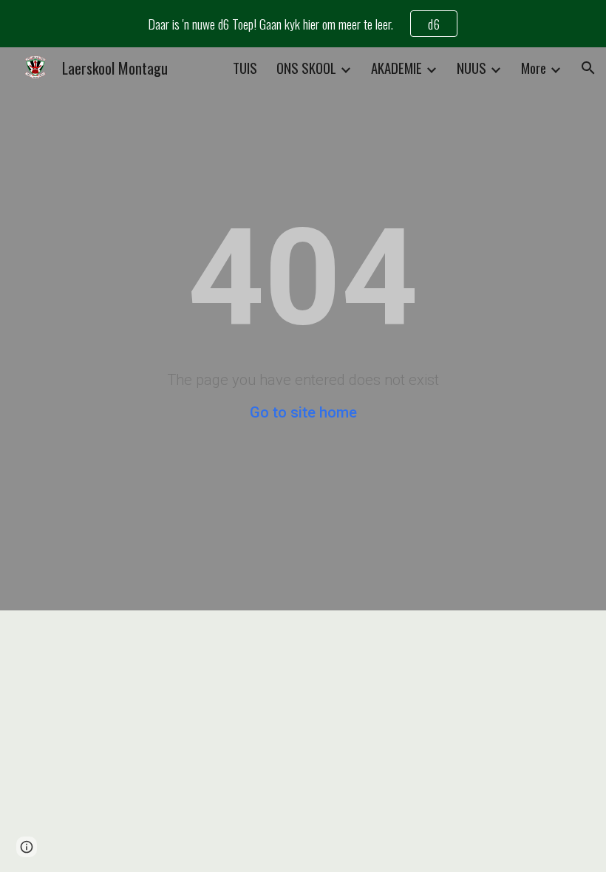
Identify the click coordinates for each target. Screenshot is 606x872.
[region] (303, 23)
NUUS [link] (471, 68)
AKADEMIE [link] (396, 68)
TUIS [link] (245, 68)
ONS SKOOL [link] (306, 68)
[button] (588, 68)
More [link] (533, 68)
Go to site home (303, 412)
